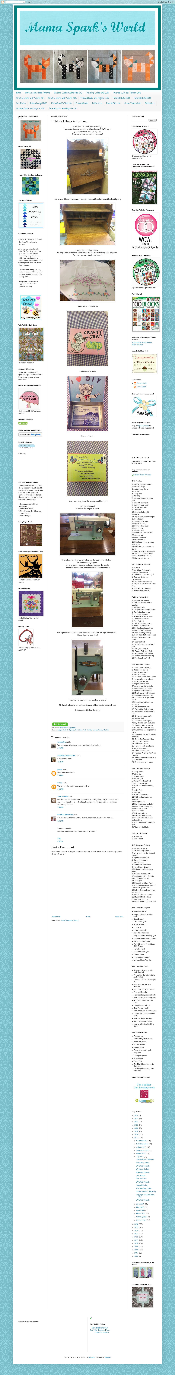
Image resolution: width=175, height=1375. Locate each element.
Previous (101, 1330)
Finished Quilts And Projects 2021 (63, 108)
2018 (136, 1135)
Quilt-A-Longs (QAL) (38, 103)
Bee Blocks (21, 103)
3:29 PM (60, 748)
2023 (136, 1119)
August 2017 (141, 1153)
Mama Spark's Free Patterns (37, 93)
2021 (136, 1125)
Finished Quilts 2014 (121, 98)
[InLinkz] (91, 1318)
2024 (136, 1115)
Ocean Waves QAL (133, 103)
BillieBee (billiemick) (65, 815)
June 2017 (140, 1204)
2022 (136, 1122)
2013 (136, 1234)
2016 (136, 1224)
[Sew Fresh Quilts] (30, 319)
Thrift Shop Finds (81, 730)
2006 (136, 1256)
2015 (136, 1227)
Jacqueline (61, 742)
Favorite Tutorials (113, 103)
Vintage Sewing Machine (101, 730)
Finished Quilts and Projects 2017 (30, 98)
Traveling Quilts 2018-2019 (97, 93)
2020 (136, 1128)
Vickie (59, 783)
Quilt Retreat (140, 1176)
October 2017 (141, 1147)
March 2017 (141, 1214)
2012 (136, 1237)
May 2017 (140, 1207)
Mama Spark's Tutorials (61, 103)
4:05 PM (60, 789)
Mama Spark (63, 727)
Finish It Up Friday (142, 1163)
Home (18, 93)
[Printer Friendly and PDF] (60, 725)
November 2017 (142, 1144)
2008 (136, 1250)
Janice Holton (62, 796)
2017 (136, 1138)
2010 (136, 1243)
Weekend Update (142, 1169)
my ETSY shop (143, 426)
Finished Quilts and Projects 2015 (95, 98)
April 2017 (140, 1210)
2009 (136, 1247)
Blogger (108, 1357)
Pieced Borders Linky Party (146, 1192)
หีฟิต (59, 838)
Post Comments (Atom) (69, 921)
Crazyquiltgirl (142, 383)
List (95, 1330)
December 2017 (142, 1141)
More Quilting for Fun (100, 1328)
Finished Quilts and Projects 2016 (62, 98)
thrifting (89, 730)
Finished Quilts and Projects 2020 (30, 108)
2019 (136, 1131)
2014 (136, 1231)
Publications (97, 103)
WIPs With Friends (143, 1166)
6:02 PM (60, 821)
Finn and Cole (141, 1179)
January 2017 (141, 1220)
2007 (136, 1253)
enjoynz (92, 1357)
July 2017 (140, 1157)
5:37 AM (60, 842)
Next (108, 1330)
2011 (136, 1240)
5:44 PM (60, 807)
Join (91, 1330)
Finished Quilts (82, 103)
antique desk (62, 730)
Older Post (119, 917)
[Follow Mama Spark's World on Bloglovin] (30, 436)
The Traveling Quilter (144, 1188)
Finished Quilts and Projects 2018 (127, 93)
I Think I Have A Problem (145, 1159)
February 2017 (142, 1217)
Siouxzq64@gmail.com (66, 756)
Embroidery (149, 103)
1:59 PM (60, 775)
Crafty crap (70, 730)
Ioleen (59, 769)
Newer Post (56, 917)
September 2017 (142, 1150)
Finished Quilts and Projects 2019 (68, 93)
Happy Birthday (142, 1185)
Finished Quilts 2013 (142, 98)
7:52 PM (60, 762)
